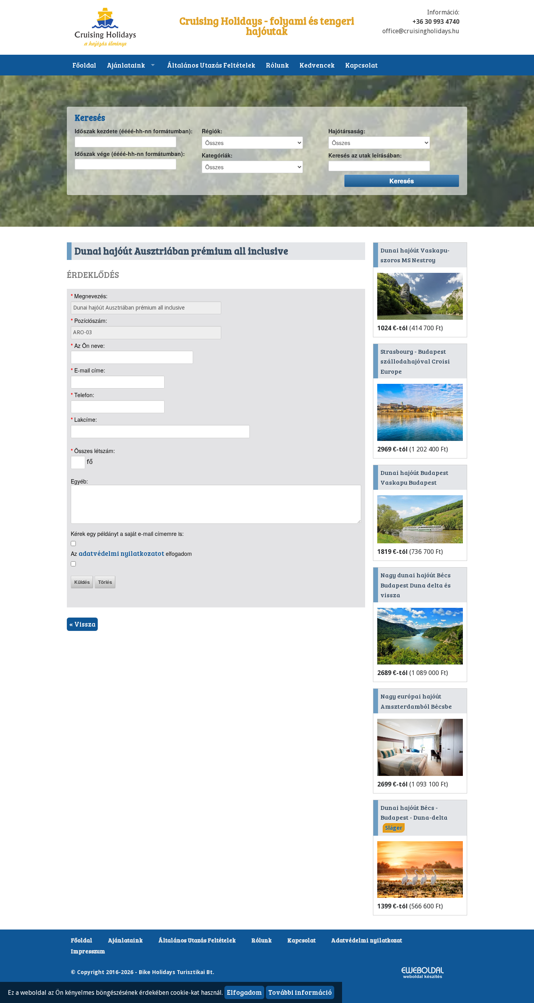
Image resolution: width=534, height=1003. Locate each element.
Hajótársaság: (347, 131)
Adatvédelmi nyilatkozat (366, 940)
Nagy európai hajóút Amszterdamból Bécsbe (416, 701)
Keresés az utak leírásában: (365, 155)
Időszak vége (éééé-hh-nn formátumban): (130, 154)
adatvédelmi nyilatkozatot (121, 553)
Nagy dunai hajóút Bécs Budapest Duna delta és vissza (415, 585)
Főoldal (84, 65)
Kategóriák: (217, 155)
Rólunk (277, 65)
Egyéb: (79, 481)
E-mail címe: (88, 370)
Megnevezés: (89, 296)
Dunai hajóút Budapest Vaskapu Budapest (414, 477)
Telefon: (82, 395)
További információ (300, 992)
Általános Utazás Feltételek (211, 65)
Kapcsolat (361, 65)
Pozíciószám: (89, 320)
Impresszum (88, 951)
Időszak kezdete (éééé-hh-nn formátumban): (134, 131)
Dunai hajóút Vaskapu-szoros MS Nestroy (415, 255)
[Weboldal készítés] (422, 971)
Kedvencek (317, 65)
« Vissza (82, 624)
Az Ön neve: (88, 345)
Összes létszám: (93, 451)
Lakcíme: (84, 419)
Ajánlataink (126, 65)
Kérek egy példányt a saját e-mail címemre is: (127, 533)
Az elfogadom (131, 553)
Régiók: (212, 131)
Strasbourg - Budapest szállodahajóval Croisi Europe (415, 361)
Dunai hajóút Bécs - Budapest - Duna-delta (414, 817)
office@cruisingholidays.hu (420, 31)
